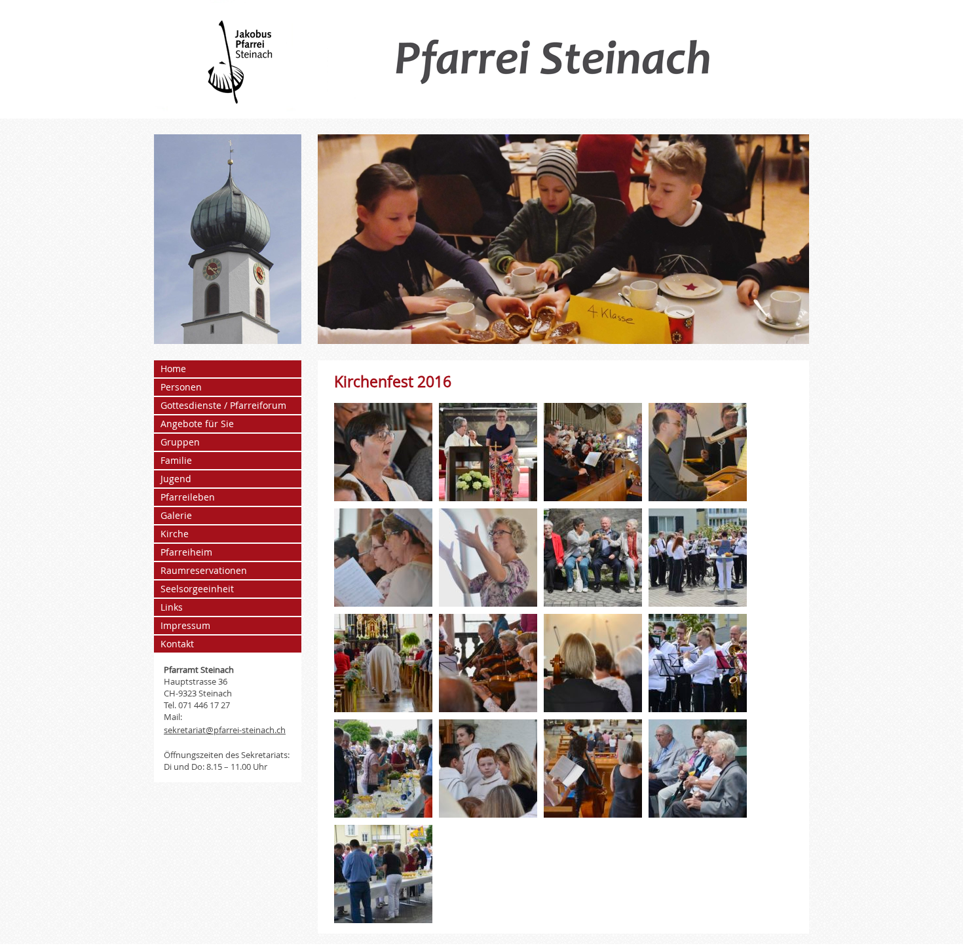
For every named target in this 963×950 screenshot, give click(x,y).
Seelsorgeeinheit (197, 588)
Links (171, 607)
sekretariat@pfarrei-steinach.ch (225, 730)
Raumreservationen (203, 570)
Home (173, 368)
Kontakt (177, 643)
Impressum (185, 625)
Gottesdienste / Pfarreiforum (223, 405)
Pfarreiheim (186, 552)
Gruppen (180, 442)
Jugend (175, 478)
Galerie (176, 515)
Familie (176, 460)
